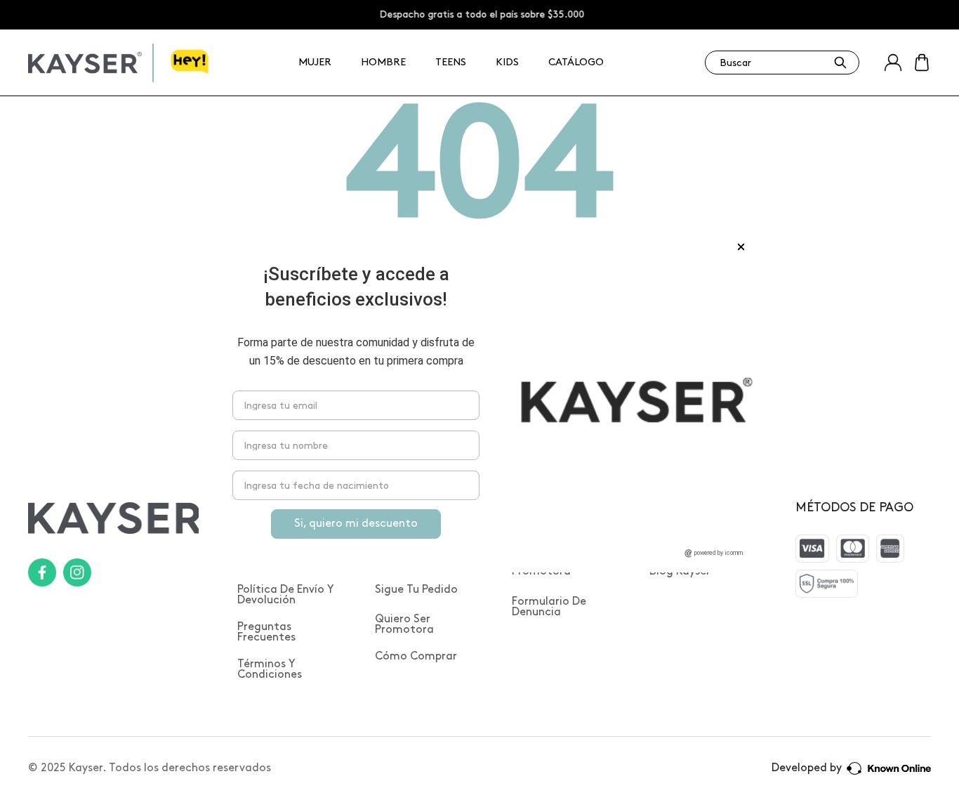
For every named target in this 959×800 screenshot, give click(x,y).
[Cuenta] (893, 62)
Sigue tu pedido (416, 589)
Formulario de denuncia (549, 606)
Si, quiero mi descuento (356, 523)
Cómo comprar (416, 656)
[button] (922, 62)
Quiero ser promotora (404, 624)
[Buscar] (840, 62)
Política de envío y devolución (285, 594)
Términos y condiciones (269, 669)
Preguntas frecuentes (266, 632)
